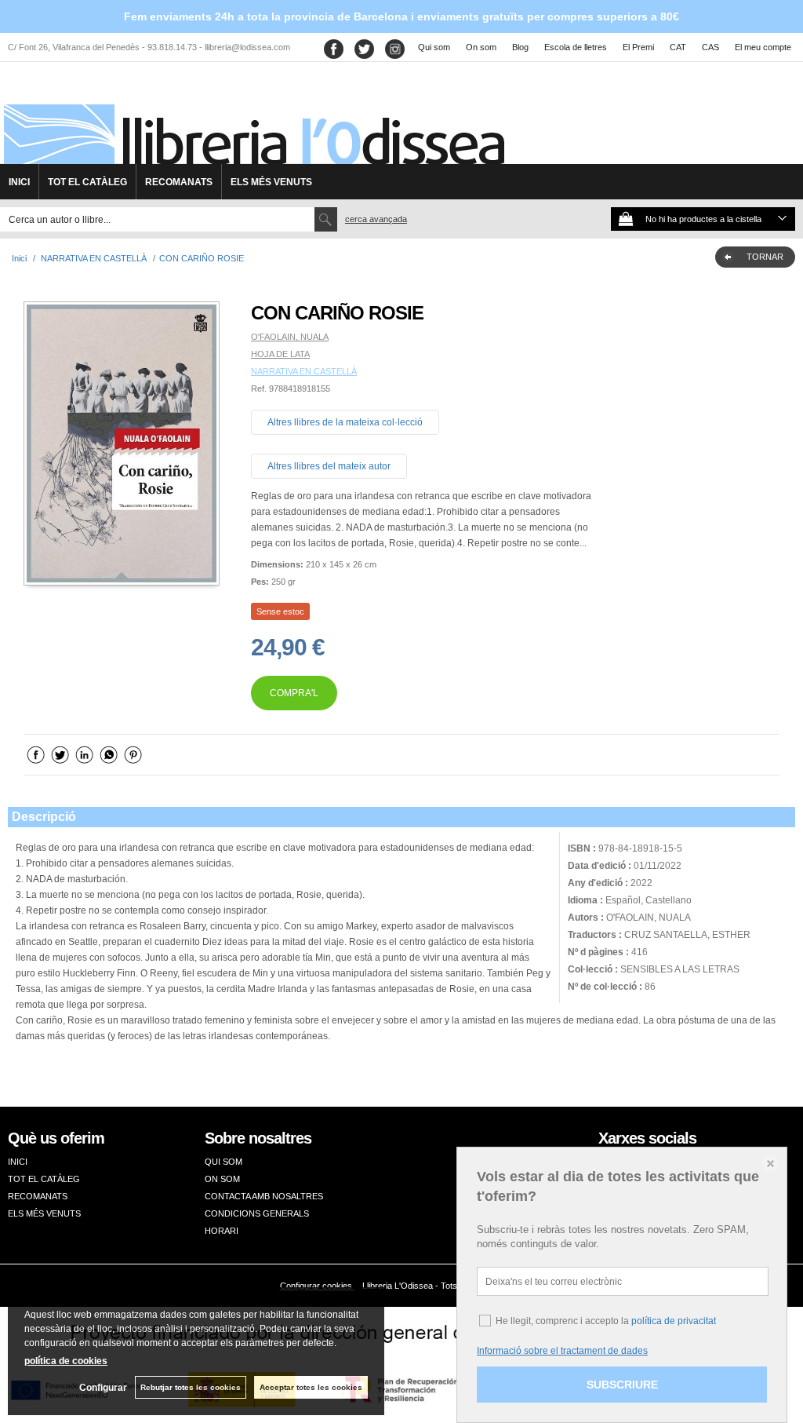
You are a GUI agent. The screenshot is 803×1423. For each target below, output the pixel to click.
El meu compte (763, 47)
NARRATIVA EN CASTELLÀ (304, 371)
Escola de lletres (575, 47)
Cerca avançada (376, 219)
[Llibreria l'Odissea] (252, 118)
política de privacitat (673, 1320)
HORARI (221, 1230)
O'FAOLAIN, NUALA (290, 336)
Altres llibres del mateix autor (329, 466)
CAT (678, 47)
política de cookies (65, 1360)
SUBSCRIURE (622, 1384)
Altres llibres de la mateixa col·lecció (345, 422)
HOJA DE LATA (280, 354)
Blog (520, 47)
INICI (19, 182)
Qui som (434, 47)
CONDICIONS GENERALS (257, 1213)
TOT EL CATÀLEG (87, 182)
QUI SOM (223, 1161)
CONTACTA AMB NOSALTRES (264, 1196)
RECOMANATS (179, 182)
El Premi (638, 47)
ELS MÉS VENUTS (271, 182)
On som (481, 47)
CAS (710, 47)
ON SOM (222, 1179)
